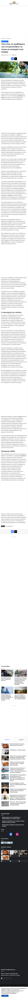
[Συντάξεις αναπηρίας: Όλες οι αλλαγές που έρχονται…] (7, 673)
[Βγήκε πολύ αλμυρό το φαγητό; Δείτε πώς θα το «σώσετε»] (5, 745)
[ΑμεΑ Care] (14, 3)
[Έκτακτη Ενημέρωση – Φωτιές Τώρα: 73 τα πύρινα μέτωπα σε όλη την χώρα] (5, 785)
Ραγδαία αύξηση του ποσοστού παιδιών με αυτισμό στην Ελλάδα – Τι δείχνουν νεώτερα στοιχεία (7, 697)
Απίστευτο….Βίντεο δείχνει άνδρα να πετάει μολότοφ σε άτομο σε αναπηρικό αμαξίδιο (18, 803)
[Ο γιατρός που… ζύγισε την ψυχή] (5, 751)
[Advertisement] (14, 21)
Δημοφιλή (21, 739)
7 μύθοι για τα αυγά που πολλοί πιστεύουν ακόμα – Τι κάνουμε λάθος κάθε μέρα (17, 763)
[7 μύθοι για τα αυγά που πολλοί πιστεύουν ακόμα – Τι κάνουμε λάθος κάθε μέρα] (5, 763)
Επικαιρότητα (8, 38)
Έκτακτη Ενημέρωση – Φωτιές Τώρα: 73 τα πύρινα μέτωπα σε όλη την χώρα (18, 785)
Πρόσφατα (7, 739)
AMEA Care (5, 55)
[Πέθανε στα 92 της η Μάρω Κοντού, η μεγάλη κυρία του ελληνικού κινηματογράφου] (5, 791)
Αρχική (3, 38)
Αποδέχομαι (5, 995)
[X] (15, 58)
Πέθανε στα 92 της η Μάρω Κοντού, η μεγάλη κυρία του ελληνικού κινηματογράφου (18, 791)
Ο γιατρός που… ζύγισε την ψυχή (17, 750)
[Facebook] (12, 58)
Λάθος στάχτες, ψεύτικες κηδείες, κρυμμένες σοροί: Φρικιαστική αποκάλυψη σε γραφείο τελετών (18, 757)
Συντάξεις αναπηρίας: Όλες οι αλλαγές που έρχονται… (6, 679)
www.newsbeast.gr (9, 526)
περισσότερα (13, 993)
